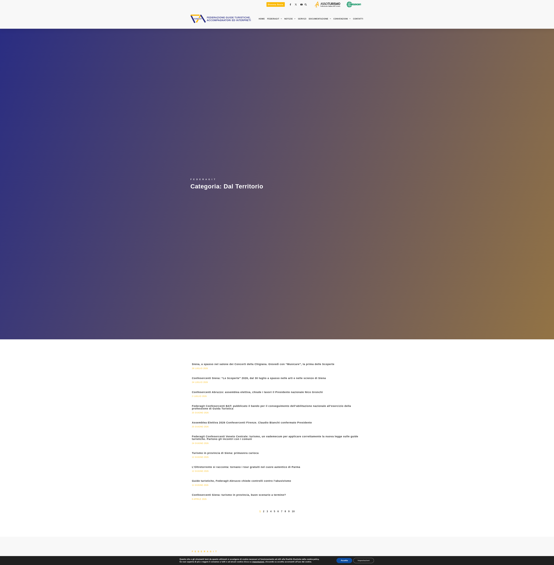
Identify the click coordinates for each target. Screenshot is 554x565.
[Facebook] (290, 4)
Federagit (273, 19)
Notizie (288, 19)
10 (293, 511)
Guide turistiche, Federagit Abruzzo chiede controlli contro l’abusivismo (241, 480)
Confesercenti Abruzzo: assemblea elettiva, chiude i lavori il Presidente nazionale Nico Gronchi (257, 392)
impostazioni (258, 562)
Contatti (358, 19)
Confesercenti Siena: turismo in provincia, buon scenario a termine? (239, 494)
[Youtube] (302, 4)
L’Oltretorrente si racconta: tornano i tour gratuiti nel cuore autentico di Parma (246, 467)
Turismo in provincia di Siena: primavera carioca (225, 453)
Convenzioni (340, 19)
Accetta (344, 560)
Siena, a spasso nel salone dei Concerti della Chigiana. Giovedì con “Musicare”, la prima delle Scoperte (263, 364)
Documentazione (318, 19)
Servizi (302, 19)
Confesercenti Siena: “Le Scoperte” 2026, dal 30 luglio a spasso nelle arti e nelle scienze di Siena (259, 378)
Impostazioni (364, 560)
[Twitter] (296, 4)
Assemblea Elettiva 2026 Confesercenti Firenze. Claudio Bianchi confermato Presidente (252, 422)
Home (262, 19)
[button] (306, 4)
